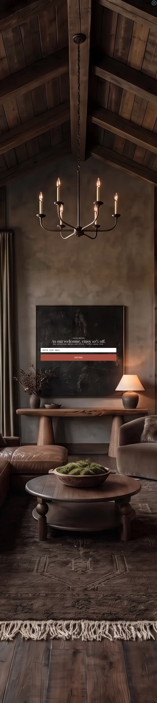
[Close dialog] (154, 3)
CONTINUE (78, 357)
